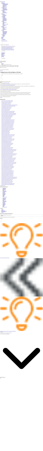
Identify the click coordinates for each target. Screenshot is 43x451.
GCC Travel (4, 29)
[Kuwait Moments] (2, 1)
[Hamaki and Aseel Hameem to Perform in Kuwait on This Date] (8, 134)
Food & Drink (3, 10)
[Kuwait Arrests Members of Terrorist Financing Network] (7, 164)
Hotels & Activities (5, 6)
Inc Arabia (3, 26)
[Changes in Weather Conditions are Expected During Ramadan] (8, 111)
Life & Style (3, 21)
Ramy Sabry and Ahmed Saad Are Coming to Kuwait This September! (9, 114)
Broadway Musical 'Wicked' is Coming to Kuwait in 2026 (7, 152)
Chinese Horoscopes (5, 32)
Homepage (3, 63)
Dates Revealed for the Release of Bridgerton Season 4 (7, 116)
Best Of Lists (4, 11)
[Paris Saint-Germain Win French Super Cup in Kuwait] (7, 181)
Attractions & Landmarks (5, 4)
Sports (2, 13)
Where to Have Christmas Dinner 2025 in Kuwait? (7, 169)
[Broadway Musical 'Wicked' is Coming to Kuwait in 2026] (8, 151)
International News (5, 19)
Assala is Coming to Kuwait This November (6, 146)
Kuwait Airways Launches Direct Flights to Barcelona (7, 101)
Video (2, 38)
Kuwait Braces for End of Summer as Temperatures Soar (7, 127)
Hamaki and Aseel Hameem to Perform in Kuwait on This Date (8, 135)
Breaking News (3, 2)
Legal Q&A (4, 17)
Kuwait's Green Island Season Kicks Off (6, 110)
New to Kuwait (4, 15)
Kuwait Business (4, 18)
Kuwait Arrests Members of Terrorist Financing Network (7, 165)
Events (3, 36)
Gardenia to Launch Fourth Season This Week (6, 118)
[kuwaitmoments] (2, 185)
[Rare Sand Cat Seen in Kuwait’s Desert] (6, 132)
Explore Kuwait (3, 3)
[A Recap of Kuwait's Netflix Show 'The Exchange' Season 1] (8, 128)
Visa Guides (4, 28)
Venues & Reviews (5, 25)
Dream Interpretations (5, 31)
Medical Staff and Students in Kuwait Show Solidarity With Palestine (9, 89)
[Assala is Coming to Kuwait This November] (6, 145)
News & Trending (3, 16)
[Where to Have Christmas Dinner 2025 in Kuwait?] (7, 168)
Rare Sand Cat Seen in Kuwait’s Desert (5, 133)
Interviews (4, 39)
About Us (2, 209)
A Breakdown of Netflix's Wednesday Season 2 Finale (7, 180)
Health (3, 23)
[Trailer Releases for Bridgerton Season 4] (6, 130)
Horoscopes (3, 30)
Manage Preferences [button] (4, 211)
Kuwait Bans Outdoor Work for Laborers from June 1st (7, 148)
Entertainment (3, 34)
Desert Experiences (5, 5)
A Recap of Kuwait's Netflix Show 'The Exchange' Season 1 (8, 129)
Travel (3, 24)
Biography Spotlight (5, 20)
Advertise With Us (3, 210)
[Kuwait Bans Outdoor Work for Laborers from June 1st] (7, 147)
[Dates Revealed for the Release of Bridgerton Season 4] (7, 115)
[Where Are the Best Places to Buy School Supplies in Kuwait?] (8, 183)
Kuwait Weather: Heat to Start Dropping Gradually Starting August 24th (9, 150)
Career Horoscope (4, 33)
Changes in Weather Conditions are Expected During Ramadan (8, 112)
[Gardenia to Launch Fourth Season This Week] (6, 117)
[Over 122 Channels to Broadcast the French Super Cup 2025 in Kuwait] (9, 162)
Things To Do (3, 7)
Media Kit (3, 212)
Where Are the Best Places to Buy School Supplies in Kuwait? (8, 184)
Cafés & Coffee (4, 12)
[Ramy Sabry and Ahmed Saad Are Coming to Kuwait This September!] (9, 113)
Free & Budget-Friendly (5, 9)
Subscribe (2, 215)
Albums (2, 37)
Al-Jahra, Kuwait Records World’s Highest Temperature (7, 144)
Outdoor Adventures (5, 8)
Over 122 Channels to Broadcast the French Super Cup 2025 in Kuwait (9, 163)
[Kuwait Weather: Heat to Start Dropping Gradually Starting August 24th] (9, 149)
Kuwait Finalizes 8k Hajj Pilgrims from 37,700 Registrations (8, 167)
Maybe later (1, 70)
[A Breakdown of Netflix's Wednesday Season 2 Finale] (7, 179)
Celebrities (4, 35)
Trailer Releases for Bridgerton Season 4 (6, 131)
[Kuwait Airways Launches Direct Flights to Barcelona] (7, 100)
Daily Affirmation (4, 22)
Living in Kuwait (3, 14)
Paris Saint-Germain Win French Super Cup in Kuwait (7, 182)
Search (1, 62)
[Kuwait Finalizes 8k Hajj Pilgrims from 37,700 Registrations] (8, 166)
